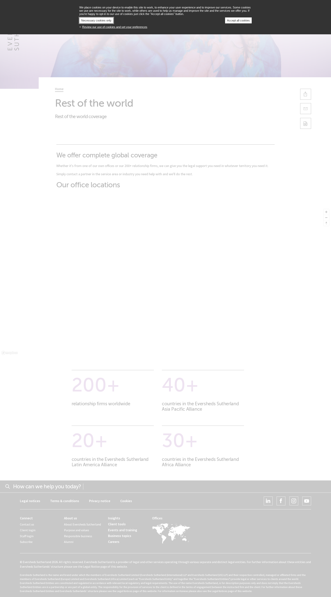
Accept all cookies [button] (238, 20)
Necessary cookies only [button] (96, 20)
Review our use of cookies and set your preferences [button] (114, 27)
